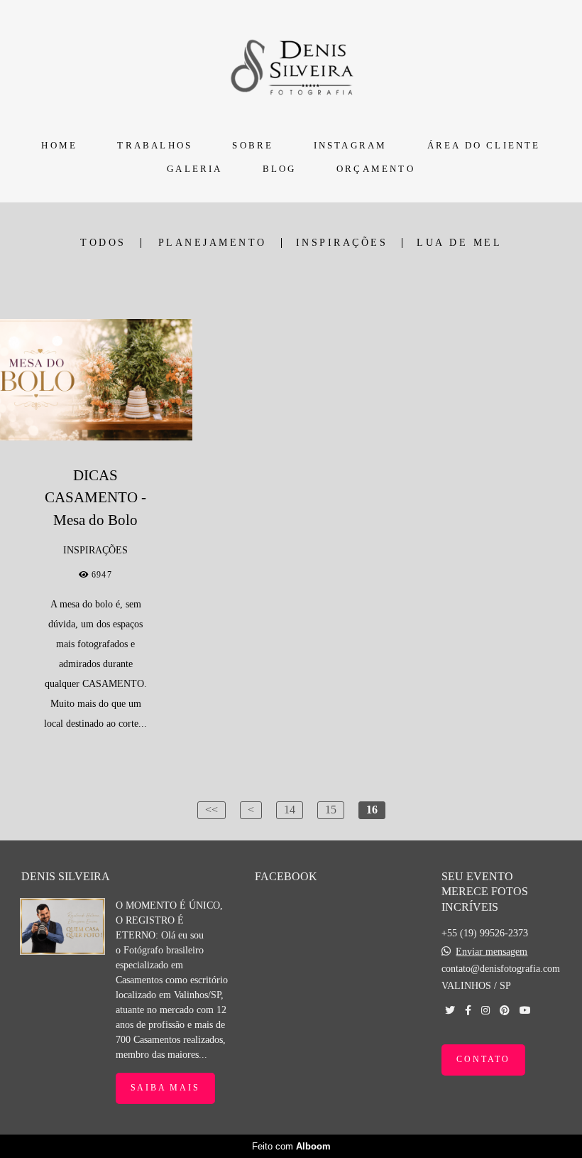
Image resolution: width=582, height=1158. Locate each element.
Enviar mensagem (491, 952)
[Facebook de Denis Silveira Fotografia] (468, 1010)
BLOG (280, 168)
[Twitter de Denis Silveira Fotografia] (450, 1010)
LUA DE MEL (459, 243)
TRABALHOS (154, 145)
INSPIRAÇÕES (342, 243)
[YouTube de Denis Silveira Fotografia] (525, 1010)
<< (211, 809)
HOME (59, 145)
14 (289, 809)
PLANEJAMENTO (212, 243)
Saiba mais (165, 1088)
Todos (103, 243)
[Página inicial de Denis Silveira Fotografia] (291, 65)
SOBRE (252, 145)
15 (330, 809)
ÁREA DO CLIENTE (484, 145)
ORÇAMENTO (375, 168)
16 (372, 809)
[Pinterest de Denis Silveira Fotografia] (505, 1010)
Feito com (291, 1146)
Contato (483, 1059)
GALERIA (194, 168)
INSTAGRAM (351, 145)
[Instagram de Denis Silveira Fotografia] (485, 1010)
